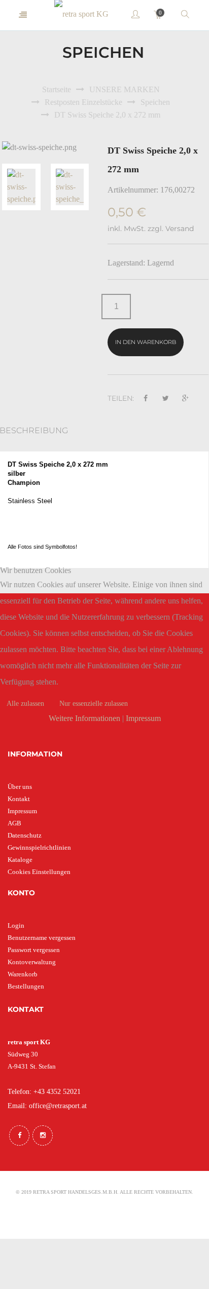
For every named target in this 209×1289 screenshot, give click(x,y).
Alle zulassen (25, 703)
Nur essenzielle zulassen (93, 703)
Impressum (143, 718)
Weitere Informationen (84, 718)
